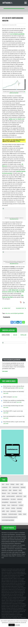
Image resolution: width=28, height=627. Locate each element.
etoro (20, 490)
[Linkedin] (17, 321)
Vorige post (7, 308)
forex (9, 493)
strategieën (4, 514)
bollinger (12, 484)
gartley (3, 496)
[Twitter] (15, 321)
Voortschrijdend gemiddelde (11, 360)
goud (25, 496)
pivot (3, 508)
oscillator (21, 505)
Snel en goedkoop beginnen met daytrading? (13, 391)
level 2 (19, 502)
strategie (19, 511)
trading (20, 514)
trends (24, 514)
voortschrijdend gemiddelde (17, 34)
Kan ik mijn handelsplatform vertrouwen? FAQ (13, 416)
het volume (13, 499)
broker (17, 484)
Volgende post (20, 308)
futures (20, 493)
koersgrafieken (5, 502)
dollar (10, 490)
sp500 (3, 511)
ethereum (15, 490)
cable (22, 484)
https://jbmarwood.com (14, 219)
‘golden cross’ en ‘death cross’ (16, 119)
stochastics (13, 511)
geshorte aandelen (11, 496)
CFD (10, 487)
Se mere (18, 141)
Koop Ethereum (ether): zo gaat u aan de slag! (14, 421)
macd (8, 505)
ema (6, 313)
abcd (3, 484)
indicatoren (19, 499)
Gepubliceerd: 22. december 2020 (9, 25)
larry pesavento (13, 502)
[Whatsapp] (23, 321)
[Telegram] (20, 321)
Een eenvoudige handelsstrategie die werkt (13, 405)
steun (7, 511)
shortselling (19, 508)
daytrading (23, 487)
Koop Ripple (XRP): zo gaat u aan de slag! (13, 411)
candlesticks (4, 487)
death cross (4, 490)
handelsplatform (5, 499)
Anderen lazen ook (8, 330)
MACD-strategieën (7, 397)
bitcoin (7, 484)
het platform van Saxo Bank (17, 92)
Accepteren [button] (11, 625)
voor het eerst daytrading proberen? (9, 517)
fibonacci (4, 493)
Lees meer (5, 371)
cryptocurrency (16, 487)
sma (9, 313)
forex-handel (14, 493)
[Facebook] (12, 321)
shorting (13, 508)
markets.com (14, 505)
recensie (8, 508)
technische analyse (13, 514)
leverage (4, 505)
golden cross (19, 496)
